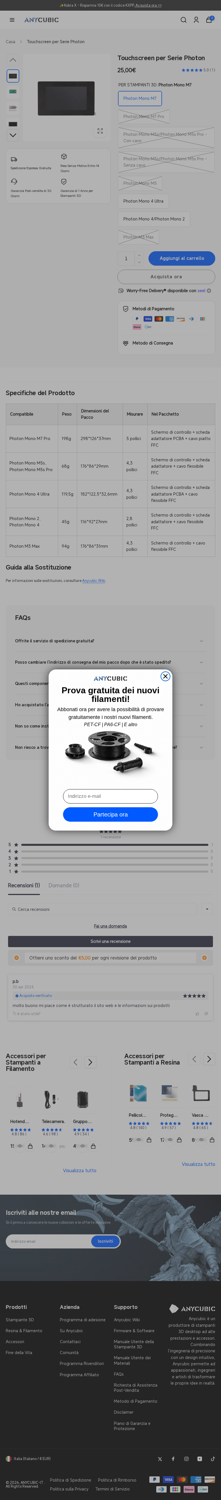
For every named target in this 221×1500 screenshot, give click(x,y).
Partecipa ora (111, 814)
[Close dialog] (165, 676)
